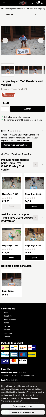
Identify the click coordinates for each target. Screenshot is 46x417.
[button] (3, 3)
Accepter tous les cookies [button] (23, 412)
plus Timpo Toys (8, 154)
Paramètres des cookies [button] (23, 406)
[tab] (23, 130)
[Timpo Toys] (8, 96)
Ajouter (27, 109)
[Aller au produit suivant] (42, 14)
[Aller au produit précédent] (35, 14)
